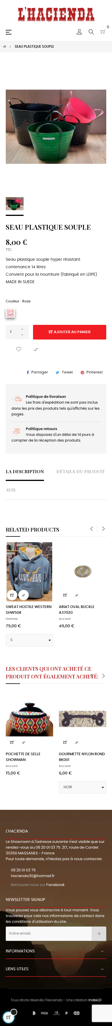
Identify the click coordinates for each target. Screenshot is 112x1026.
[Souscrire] (99, 934)
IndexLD (94, 1000)
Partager (39, 372)
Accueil (65, 618)
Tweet (67, 372)
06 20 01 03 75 (48, 847)
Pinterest (94, 372)
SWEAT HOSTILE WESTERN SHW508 (28, 610)
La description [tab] (25, 471)
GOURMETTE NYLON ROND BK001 (82, 757)
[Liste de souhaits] (18, 349)
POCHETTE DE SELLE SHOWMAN (23, 757)
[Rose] (10, 313)
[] (12, 595)
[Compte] (79, 32)
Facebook (55, 885)
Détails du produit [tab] (80, 471)
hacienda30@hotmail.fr (33, 876)
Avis (11, 490)
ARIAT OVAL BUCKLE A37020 (76, 610)
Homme (12, 618)
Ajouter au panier (71, 332)
